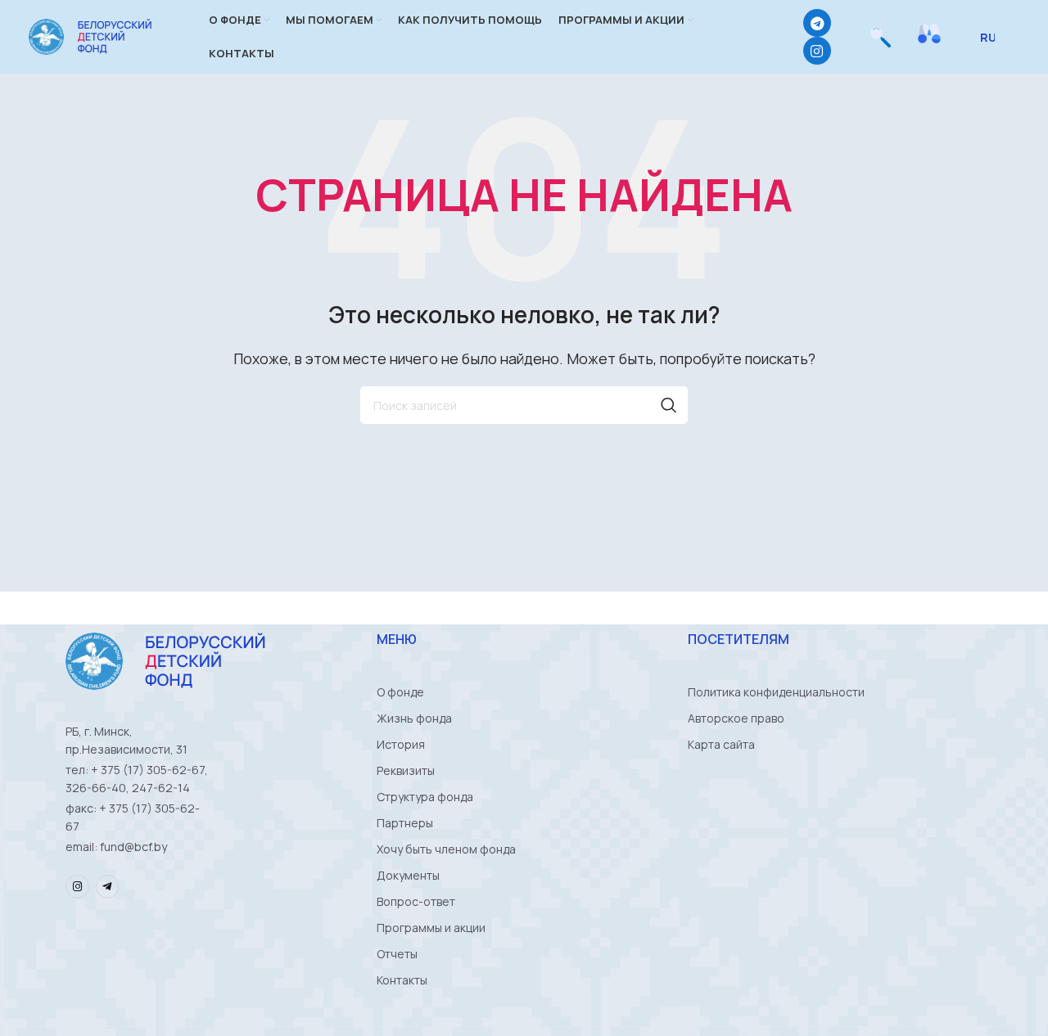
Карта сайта (721, 744)
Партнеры (405, 823)
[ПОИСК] (669, 405)
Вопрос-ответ (416, 901)
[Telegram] (817, 23)
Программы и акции (431, 927)
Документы (408, 875)
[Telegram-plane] (108, 887)
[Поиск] (880, 36)
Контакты (402, 980)
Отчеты (397, 954)
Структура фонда (425, 796)
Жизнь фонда (414, 718)
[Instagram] (817, 51)
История (401, 744)
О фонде (400, 692)
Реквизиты (406, 770)
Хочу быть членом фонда (446, 849)
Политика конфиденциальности (776, 692)
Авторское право (736, 718)
